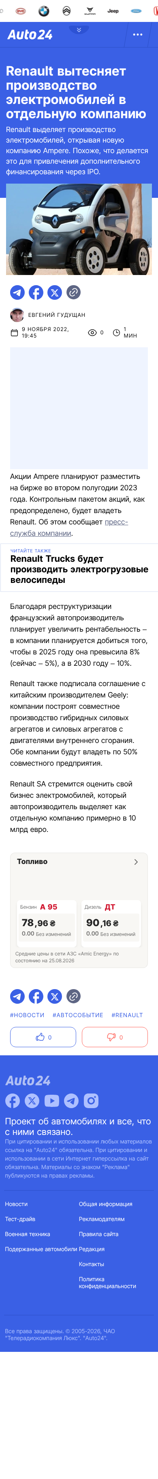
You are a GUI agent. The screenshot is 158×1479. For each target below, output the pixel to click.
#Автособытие (78, 1015)
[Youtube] (52, 1101)
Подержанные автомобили (41, 1249)
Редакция (92, 1249)
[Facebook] (12, 1101)
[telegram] (17, 292)
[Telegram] (71, 1101)
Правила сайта (99, 1234)
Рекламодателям (102, 1219)
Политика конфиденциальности (107, 1283)
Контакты (91, 1264)
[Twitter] (32, 1101)
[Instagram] (91, 1101)
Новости (16, 1204)
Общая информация (105, 1204)
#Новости (27, 1015)
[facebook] (36, 292)
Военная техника (28, 1234)
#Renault (127, 1015)
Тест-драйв (20, 1219)
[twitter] (54, 292)
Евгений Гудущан (56, 315)
